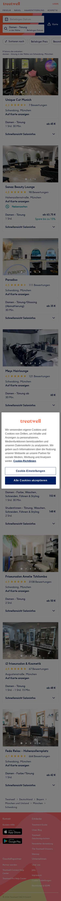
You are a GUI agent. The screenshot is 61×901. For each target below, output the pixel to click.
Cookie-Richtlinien (24, 461)
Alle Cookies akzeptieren (30, 480)
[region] (30, 450)
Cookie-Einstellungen (30, 471)
